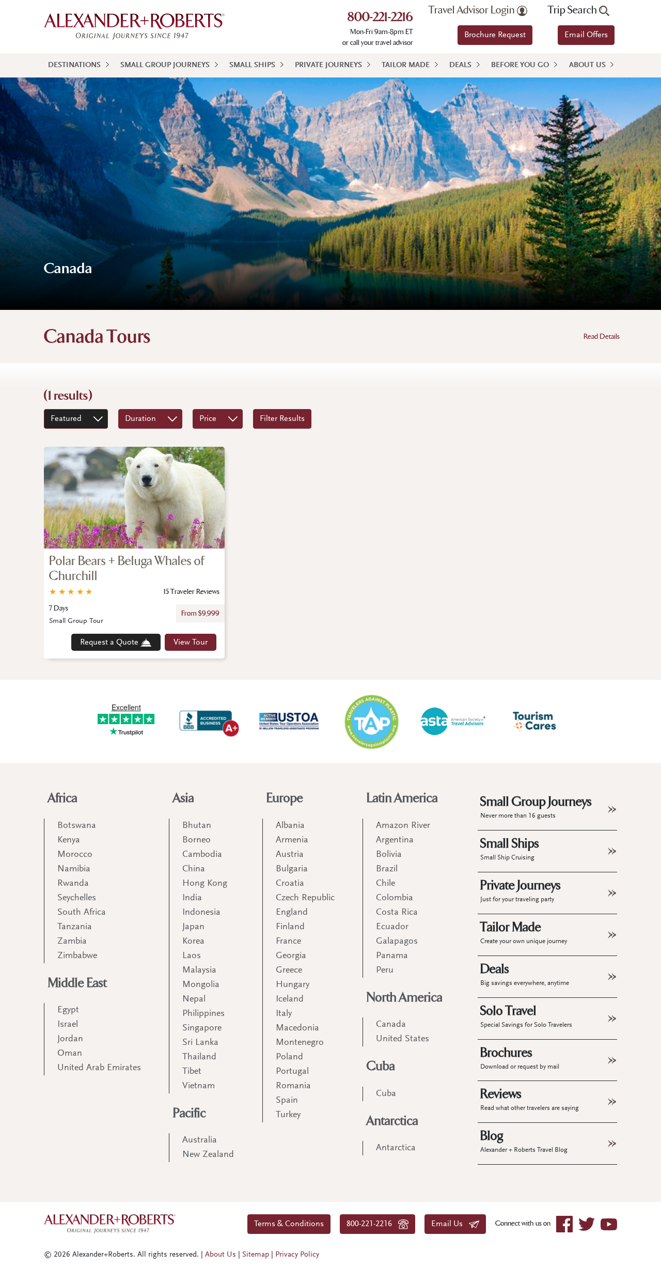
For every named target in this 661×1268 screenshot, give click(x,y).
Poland (289, 1057)
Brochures (519, 1057)
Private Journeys (328, 65)
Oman (69, 1053)
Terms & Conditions (289, 1224)
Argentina (395, 840)
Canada (391, 1024)
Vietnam (198, 1086)
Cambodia (202, 854)
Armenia (292, 840)
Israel (67, 1024)
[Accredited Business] (208, 721)
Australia (199, 1140)
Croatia (290, 883)
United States (402, 1039)
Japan (193, 927)
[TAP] (371, 721)
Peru (385, 970)
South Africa (81, 912)
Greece (289, 970)
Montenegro (300, 1042)
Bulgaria (292, 869)
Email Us (450, 1224)
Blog (524, 1141)
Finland (290, 927)
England (292, 912)
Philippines (203, 1014)
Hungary (292, 985)
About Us (587, 65)
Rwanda (73, 883)
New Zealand (208, 1155)
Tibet (191, 1071)
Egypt (68, 1010)
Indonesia (201, 912)
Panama (392, 956)
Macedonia (297, 1028)
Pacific (189, 1113)
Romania (293, 1086)
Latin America (402, 798)
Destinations (74, 65)
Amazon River (403, 826)
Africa (62, 798)
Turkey (288, 1115)
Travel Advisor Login (473, 10)
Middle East (77, 983)
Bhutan (196, 826)
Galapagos (397, 941)
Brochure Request (495, 35)
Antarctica (392, 1121)
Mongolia (200, 985)
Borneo (196, 840)
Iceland (290, 999)
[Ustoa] (290, 721)
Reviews (529, 1099)
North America (405, 997)
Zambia (72, 941)
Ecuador (392, 927)
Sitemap (255, 1255)
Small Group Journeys (165, 65)
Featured (66, 419)
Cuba (381, 1066)
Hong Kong (204, 883)
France (288, 941)
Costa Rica (397, 912)
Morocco (74, 854)
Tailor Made (406, 65)
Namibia (73, 869)
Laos (191, 956)
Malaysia (199, 970)
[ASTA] (453, 721)
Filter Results (282, 419)
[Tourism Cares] (535, 721)
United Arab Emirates (99, 1068)
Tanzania (74, 927)
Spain (287, 1100)
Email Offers (586, 35)
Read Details (602, 336)
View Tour (191, 642)
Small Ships (252, 65)
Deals (460, 65)
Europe (284, 798)
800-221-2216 (380, 18)
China (193, 869)
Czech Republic (305, 898)
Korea (193, 941)
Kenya (68, 840)
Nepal (194, 999)
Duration (140, 419)
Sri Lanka (200, 1042)
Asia (183, 798)
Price (207, 419)
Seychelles (76, 898)
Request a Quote (110, 642)
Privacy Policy (297, 1255)
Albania (290, 826)
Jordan (70, 1039)
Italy (284, 1014)
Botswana (76, 826)
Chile (385, 883)
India (192, 898)
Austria (290, 854)
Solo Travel (526, 1016)
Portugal (292, 1071)
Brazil (387, 869)
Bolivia (389, 854)
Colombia (394, 898)
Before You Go (520, 65)
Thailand (199, 1057)
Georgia (291, 956)
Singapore (202, 1028)
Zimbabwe (77, 956)
